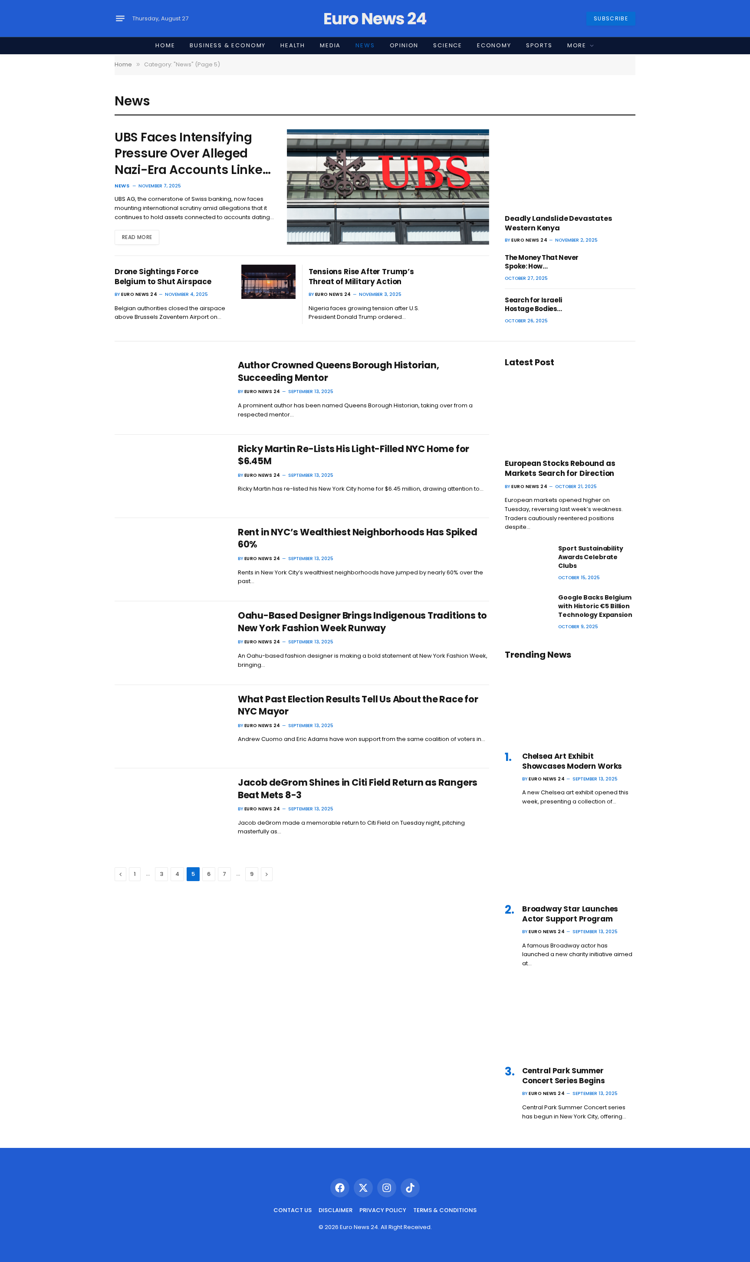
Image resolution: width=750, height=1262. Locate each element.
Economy (494, 45)
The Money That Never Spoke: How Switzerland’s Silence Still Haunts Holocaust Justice (542, 262)
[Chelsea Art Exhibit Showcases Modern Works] (570, 705)
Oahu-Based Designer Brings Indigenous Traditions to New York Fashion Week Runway (362, 622)
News (365, 45)
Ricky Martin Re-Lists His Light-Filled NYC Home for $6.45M (353, 455)
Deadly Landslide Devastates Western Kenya (558, 223)
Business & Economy (228, 45)
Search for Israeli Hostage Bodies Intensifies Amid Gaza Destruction (541, 305)
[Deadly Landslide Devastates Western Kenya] (570, 168)
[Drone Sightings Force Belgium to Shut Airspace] (268, 282)
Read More (137, 237)
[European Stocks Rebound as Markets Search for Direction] (570, 413)
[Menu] (120, 18)
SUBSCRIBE (611, 18)
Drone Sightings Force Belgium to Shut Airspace (163, 277)
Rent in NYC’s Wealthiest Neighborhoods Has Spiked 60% (357, 538)
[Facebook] (339, 1187)
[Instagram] (386, 1187)
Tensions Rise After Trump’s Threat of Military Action (361, 277)
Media (330, 45)
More (576, 45)
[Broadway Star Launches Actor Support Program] (570, 858)
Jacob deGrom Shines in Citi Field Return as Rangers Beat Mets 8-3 (357, 789)
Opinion (404, 45)
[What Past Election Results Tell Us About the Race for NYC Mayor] (171, 726)
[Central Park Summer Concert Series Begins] (570, 1020)
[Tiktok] (410, 1187)
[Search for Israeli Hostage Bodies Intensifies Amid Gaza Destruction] (612, 310)
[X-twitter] (363, 1187)
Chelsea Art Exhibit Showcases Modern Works (572, 761)
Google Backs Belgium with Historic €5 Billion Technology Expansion (595, 606)
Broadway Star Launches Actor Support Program (570, 914)
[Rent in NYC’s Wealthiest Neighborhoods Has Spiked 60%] (171, 559)
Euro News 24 (139, 294)
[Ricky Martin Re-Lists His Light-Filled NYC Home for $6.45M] (171, 476)
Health (292, 45)
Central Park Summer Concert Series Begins (563, 1076)
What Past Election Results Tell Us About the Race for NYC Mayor (358, 705)
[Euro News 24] (375, 18)
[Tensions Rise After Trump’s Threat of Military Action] (462, 282)
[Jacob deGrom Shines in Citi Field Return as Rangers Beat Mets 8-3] (171, 810)
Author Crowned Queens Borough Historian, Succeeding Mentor (338, 371)
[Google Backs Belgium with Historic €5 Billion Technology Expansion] (527, 607)
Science (447, 45)
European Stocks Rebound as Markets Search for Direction (560, 469)
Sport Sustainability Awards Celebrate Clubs (590, 557)
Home (165, 45)
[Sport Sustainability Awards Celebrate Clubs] (527, 558)
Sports (539, 45)
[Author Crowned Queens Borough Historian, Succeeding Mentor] (171, 392)
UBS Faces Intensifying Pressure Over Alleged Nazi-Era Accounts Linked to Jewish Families (192, 153)
